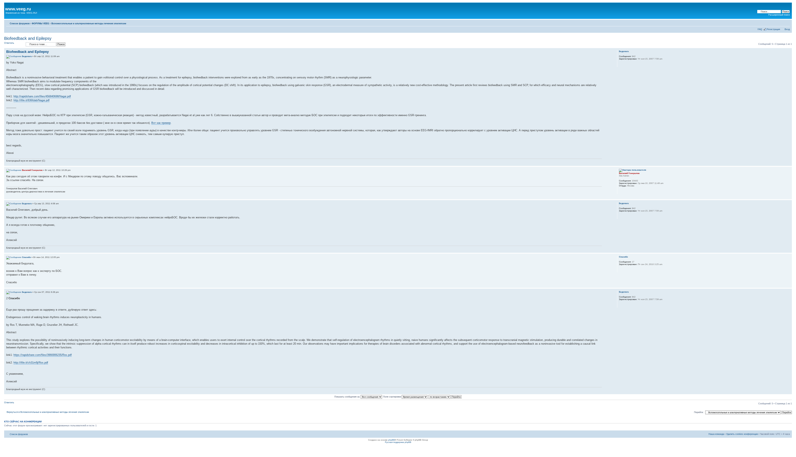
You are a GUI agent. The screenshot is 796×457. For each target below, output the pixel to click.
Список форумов (20, 23)
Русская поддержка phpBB (398, 442)
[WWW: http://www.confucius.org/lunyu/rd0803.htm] (621, 64)
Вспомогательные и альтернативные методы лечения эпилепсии (88, 23)
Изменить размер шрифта (787, 22)
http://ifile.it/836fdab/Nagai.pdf (31, 100)
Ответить (9, 43)
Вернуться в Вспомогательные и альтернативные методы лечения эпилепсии (48, 412)
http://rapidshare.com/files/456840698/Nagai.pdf (42, 96)
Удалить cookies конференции (742, 434)
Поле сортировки (392, 396)
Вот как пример (161, 122)
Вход (787, 29)
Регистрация (773, 29)
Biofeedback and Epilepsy (27, 38)
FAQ (760, 29)
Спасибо (26, 257)
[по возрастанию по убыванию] (445, 396)
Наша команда (716, 434)
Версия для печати (780, 22)
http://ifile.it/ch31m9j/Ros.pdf (30, 362)
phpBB (391, 440)
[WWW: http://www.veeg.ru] (621, 191)
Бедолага (27, 56)
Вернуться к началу (789, 164)
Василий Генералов (32, 170)
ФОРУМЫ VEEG (40, 23)
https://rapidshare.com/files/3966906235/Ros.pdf (42, 354)
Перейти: (699, 412)
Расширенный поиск (779, 14)
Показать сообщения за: (347, 396)
